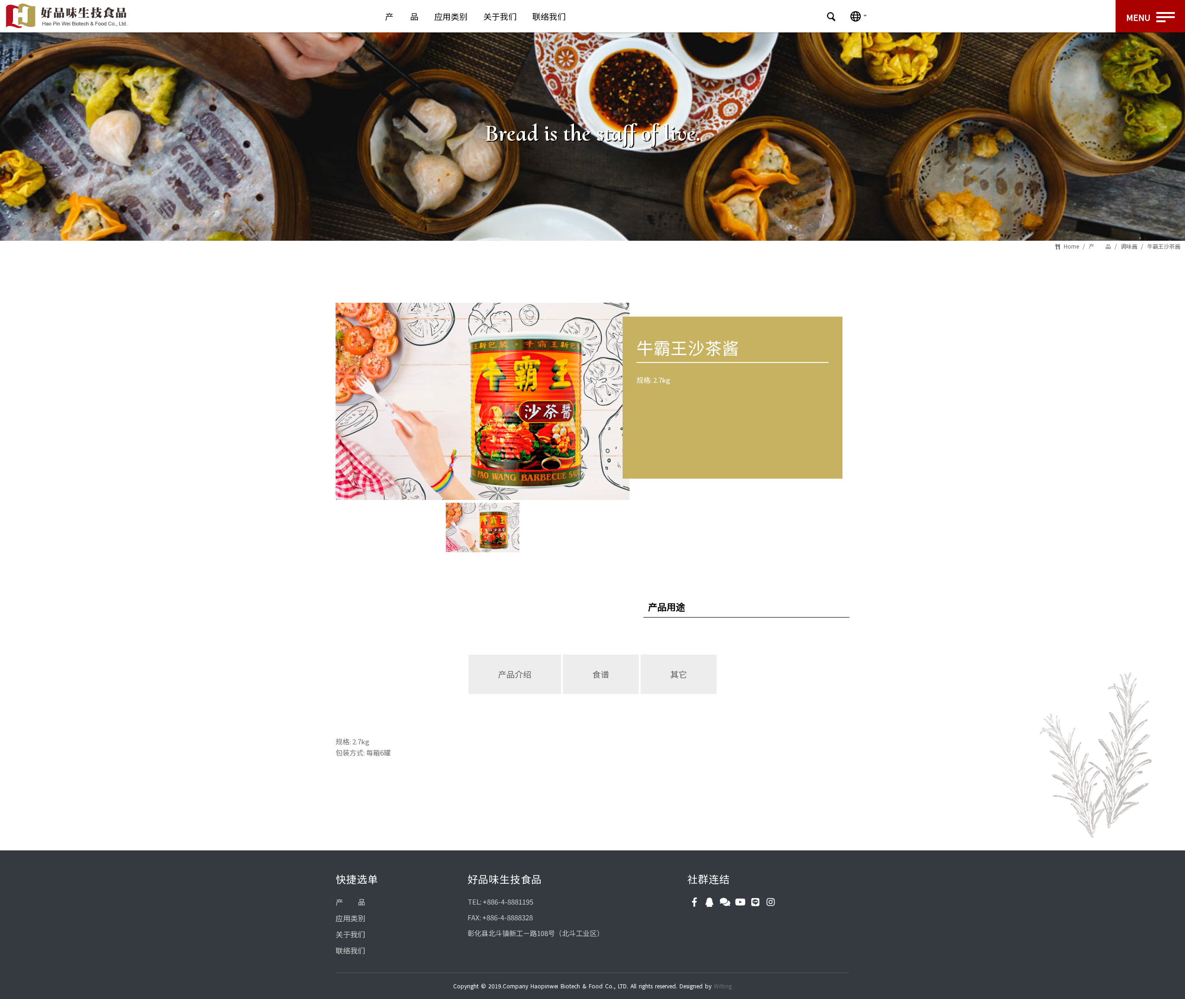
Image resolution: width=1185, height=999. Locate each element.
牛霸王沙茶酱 (1163, 246)
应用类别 (451, 16)
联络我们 (549, 16)
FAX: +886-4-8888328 (500, 917)
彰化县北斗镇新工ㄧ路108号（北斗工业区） (536, 933)
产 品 (401, 16)
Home (1071, 246)
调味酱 (1129, 246)
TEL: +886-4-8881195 (500, 901)
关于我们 (500, 16)
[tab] (514, 693)
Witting (723, 986)
